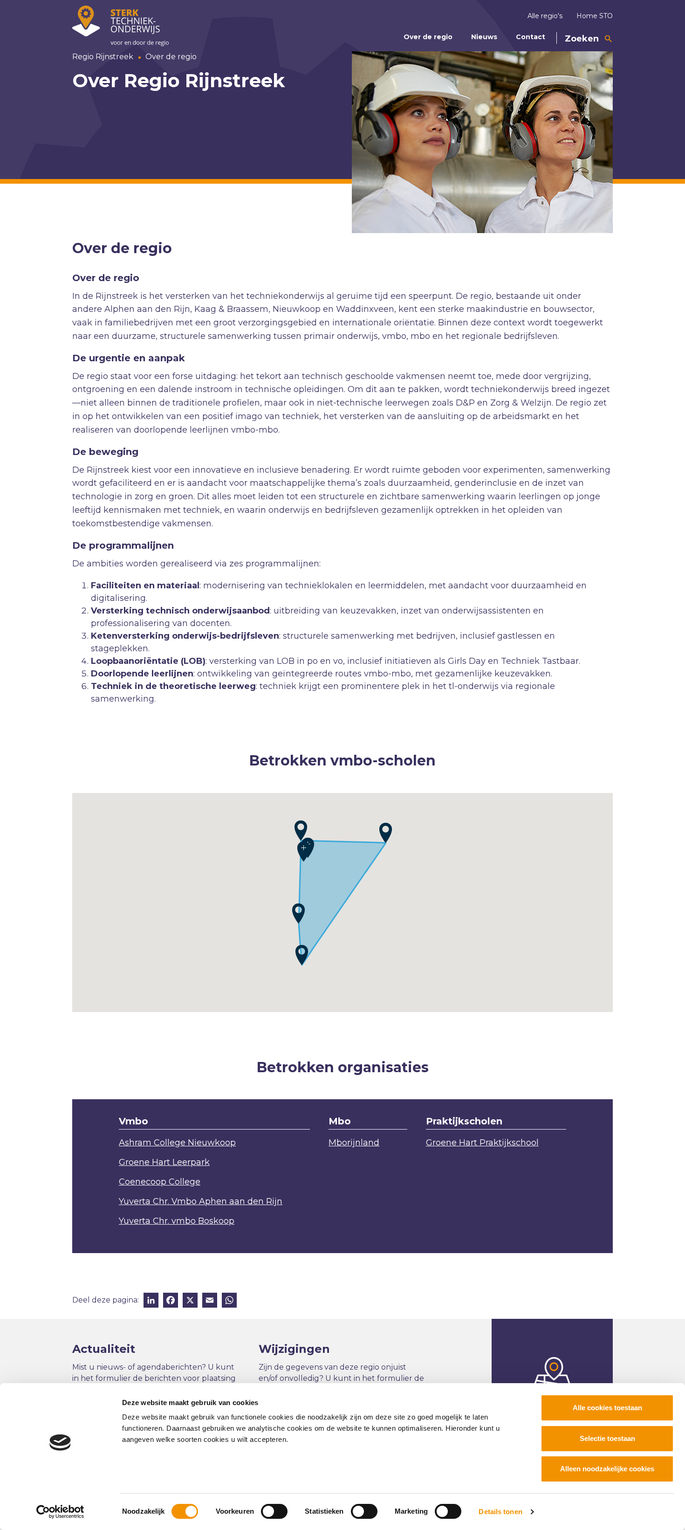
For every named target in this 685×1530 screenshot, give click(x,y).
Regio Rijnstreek (102, 56)
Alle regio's (544, 16)
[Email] (209, 1301)
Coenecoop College (159, 1182)
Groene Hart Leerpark (164, 1162)
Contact (530, 37)
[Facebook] (170, 1301)
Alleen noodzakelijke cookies (607, 1469)
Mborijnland (354, 1142)
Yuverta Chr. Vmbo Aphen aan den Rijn (200, 1201)
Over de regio (428, 37)
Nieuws (484, 37)
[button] (385, 833)
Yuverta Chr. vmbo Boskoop (176, 1221)
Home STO (594, 16)
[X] (190, 1301)
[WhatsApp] (229, 1301)
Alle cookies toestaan (607, 1408)
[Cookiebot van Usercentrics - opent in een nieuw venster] (60, 1512)
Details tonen (500, 1512)
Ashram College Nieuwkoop (177, 1142)
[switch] (274, 1511)
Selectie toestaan (607, 1438)
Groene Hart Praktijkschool (482, 1142)
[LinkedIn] (151, 1301)
